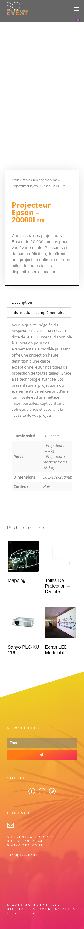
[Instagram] (52, 791)
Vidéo (27, 180)
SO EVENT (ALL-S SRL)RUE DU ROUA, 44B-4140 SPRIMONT (30, 841)
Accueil (16, 180)
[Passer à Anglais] (78, 20)
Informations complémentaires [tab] (39, 312)
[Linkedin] (42, 791)
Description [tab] (22, 302)
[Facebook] (31, 791)
